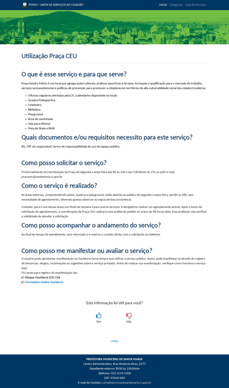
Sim (98, 321)
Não (129, 321)
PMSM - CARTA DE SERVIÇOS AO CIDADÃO (55, 5)
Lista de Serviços (195, 5)
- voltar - (114, 341)
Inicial (163, 5)
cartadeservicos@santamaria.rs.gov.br (126, 382)
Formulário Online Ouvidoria (44, 282)
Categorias (176, 5)
